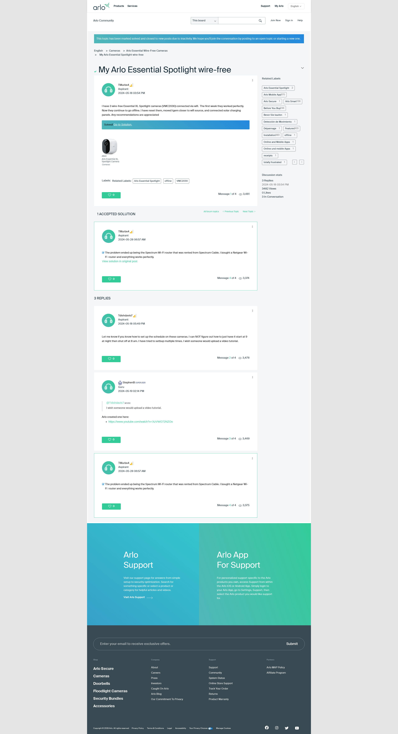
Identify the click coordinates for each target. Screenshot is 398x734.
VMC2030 (182, 181)
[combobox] (241, 20)
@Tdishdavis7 (115, 402)
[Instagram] (276, 727)
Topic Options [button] (302, 69)
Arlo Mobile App (272, 95)
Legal (169, 728)
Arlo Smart (291, 101)
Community (215, 673)
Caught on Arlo (160, 689)
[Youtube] (297, 728)
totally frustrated (272, 162)
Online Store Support (221, 683)
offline (168, 181)
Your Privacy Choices (198, 728)
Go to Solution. (123, 124)
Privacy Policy (138, 728)
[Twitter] (287, 728)
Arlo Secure (270, 101)
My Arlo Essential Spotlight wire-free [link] (121, 55)
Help (300, 20)
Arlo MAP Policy (276, 667)
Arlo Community (103, 20)
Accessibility (180, 728)
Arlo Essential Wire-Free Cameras (147, 51)
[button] (252, 80)
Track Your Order (218, 689)
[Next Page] (301, 162)
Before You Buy (272, 108)
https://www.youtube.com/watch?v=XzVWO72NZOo (141, 421)
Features (290, 128)
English (98, 51)
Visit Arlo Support (134, 597)
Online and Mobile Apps (277, 142)
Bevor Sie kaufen (273, 115)
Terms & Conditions (155, 728)
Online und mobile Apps (277, 149)
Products (119, 6)
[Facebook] (267, 727)
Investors (156, 683)
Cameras (114, 51)
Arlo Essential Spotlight (147, 181)
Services (132, 6)
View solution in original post (119, 261)
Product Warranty (219, 699)
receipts (268, 155)
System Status (217, 678)
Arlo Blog (156, 694)
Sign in (289, 20)
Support (265, 6)
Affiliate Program (276, 673)
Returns (213, 694)
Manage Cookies (223, 728)
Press (154, 678)
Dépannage (270, 128)
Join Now (276, 20)
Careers (155, 673)
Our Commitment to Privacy (167, 699)
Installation (270, 135)
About (154, 667)
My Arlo (279, 6)
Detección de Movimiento (278, 122)
